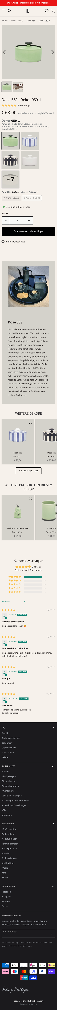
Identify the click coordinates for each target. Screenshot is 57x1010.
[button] (9, 105)
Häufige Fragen (9, 776)
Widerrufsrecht (9, 781)
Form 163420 (17, 20)
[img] (8, 610)
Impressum (7, 815)
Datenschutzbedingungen (20, 946)
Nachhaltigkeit (8, 863)
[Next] (52, 52)
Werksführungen (9, 839)
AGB (4, 810)
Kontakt (5, 771)
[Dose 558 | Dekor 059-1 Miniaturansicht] (7, 87)
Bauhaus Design (9, 858)
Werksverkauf (8, 834)
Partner (5, 877)
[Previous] (5, 52)
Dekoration (7, 743)
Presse (5, 868)
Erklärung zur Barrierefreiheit (15, 800)
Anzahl (5, 213)
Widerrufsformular (10, 786)
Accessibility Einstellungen (14, 805)
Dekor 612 (51, 456)
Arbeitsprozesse (9, 848)
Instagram (6, 896)
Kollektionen (8, 752)
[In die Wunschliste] (30, 423)
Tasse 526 (51, 528)
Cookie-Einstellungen (12, 795)
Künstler (6, 853)
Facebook (6, 891)
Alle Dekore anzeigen (28, 470)
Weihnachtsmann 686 (17, 528)
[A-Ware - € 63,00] (12, 201)
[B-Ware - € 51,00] (32, 201)
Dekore (5, 757)
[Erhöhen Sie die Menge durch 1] (29, 220)
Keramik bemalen (10, 843)
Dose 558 (31, 20)
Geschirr (5, 733)
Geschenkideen (9, 747)
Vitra (4, 872)
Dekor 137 (17, 456)
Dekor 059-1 (17, 532)
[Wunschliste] (46, 11)
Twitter (5, 906)
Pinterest (6, 901)
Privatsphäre (8, 790)
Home (4, 20)
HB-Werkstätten (9, 829)
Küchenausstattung (11, 738)
